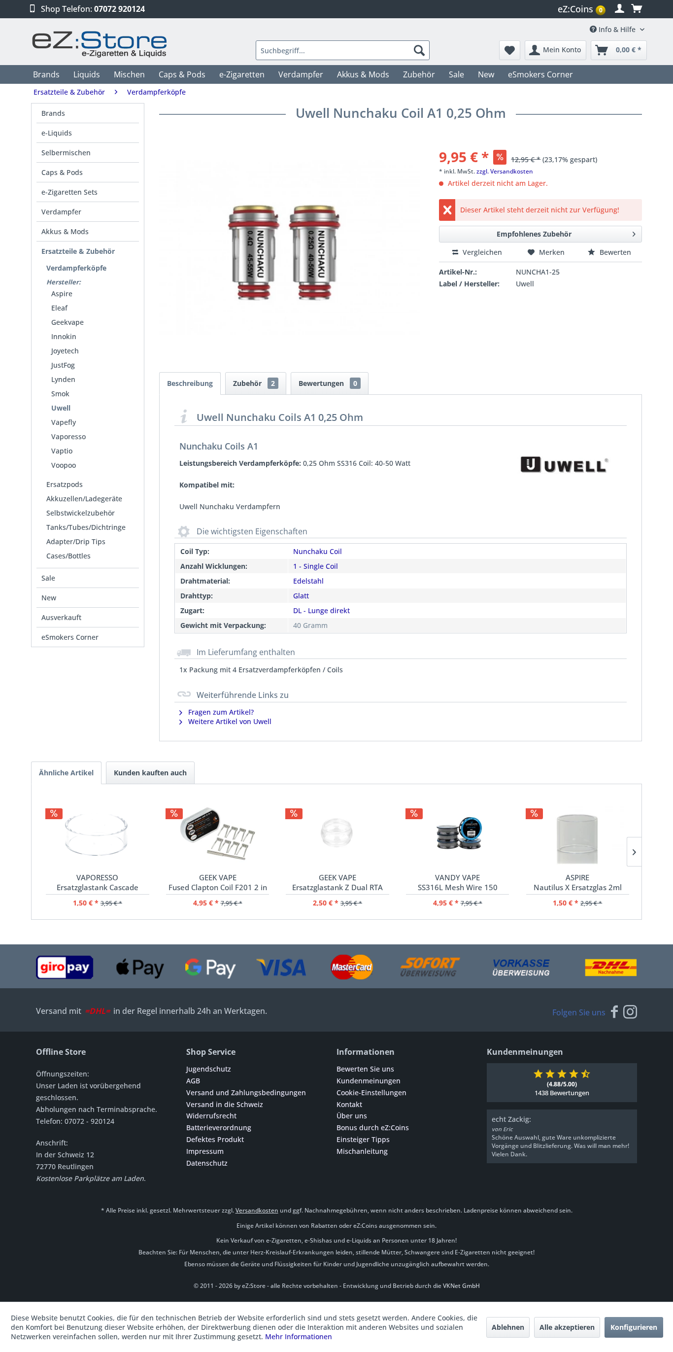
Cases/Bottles (68, 555)
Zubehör (254, 383)
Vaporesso (68, 436)
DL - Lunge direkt (321, 610)
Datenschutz (207, 1163)
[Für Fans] (614, 1012)
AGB (193, 1080)
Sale (48, 578)
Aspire (61, 293)
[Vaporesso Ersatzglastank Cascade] (97, 832)
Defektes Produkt (215, 1139)
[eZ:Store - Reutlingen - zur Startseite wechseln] (100, 44)
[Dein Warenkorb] (636, 9)
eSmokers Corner (70, 637)
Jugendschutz (208, 1069)
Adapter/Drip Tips (75, 541)
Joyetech (65, 350)
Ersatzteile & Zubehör (78, 251)
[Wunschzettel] (509, 50)
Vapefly (63, 422)
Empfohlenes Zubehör (534, 234)
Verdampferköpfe (76, 268)
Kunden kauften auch (150, 772)
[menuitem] (582, 9)
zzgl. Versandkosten (504, 171)
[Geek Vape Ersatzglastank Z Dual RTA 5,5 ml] (337, 832)
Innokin (63, 336)
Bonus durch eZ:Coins (372, 1127)
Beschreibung (190, 383)
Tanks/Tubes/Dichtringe (86, 527)
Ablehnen (508, 1327)
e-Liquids (56, 133)
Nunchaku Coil (317, 551)
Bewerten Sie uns (365, 1069)
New (48, 597)
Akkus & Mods (65, 231)
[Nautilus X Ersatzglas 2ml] (577, 832)
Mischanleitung (362, 1151)
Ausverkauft (61, 617)
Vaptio (61, 450)
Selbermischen (66, 152)
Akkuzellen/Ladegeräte (84, 498)
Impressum (205, 1151)
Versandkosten (257, 1210)
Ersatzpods (64, 484)
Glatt (301, 595)
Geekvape (67, 322)
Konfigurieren (633, 1327)
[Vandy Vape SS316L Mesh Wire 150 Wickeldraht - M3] (457, 832)
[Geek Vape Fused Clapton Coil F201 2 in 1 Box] (217, 832)
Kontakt (349, 1104)
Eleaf (59, 307)
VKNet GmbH (461, 1286)
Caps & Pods (62, 172)
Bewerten (614, 252)
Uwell (60, 408)
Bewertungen (328, 383)
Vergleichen (481, 252)
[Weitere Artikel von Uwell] (563, 464)
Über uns (351, 1115)
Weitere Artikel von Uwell (228, 721)
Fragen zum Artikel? (220, 712)
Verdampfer (61, 211)
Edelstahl (308, 581)
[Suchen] (419, 50)
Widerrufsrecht (211, 1115)
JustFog (63, 365)
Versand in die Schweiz (224, 1104)
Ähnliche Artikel (66, 772)
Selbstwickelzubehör (80, 513)
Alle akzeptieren (567, 1327)
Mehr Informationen (298, 1336)
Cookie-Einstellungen (371, 1092)
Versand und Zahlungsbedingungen (246, 1092)
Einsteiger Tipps (363, 1139)
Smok (60, 393)
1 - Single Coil (315, 566)
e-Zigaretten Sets (69, 192)
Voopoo (63, 465)
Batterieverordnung (218, 1127)
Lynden (63, 379)
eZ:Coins (580, 9)
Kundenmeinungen (368, 1080)
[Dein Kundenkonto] (619, 9)
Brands (53, 113)
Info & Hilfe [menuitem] (617, 29)
